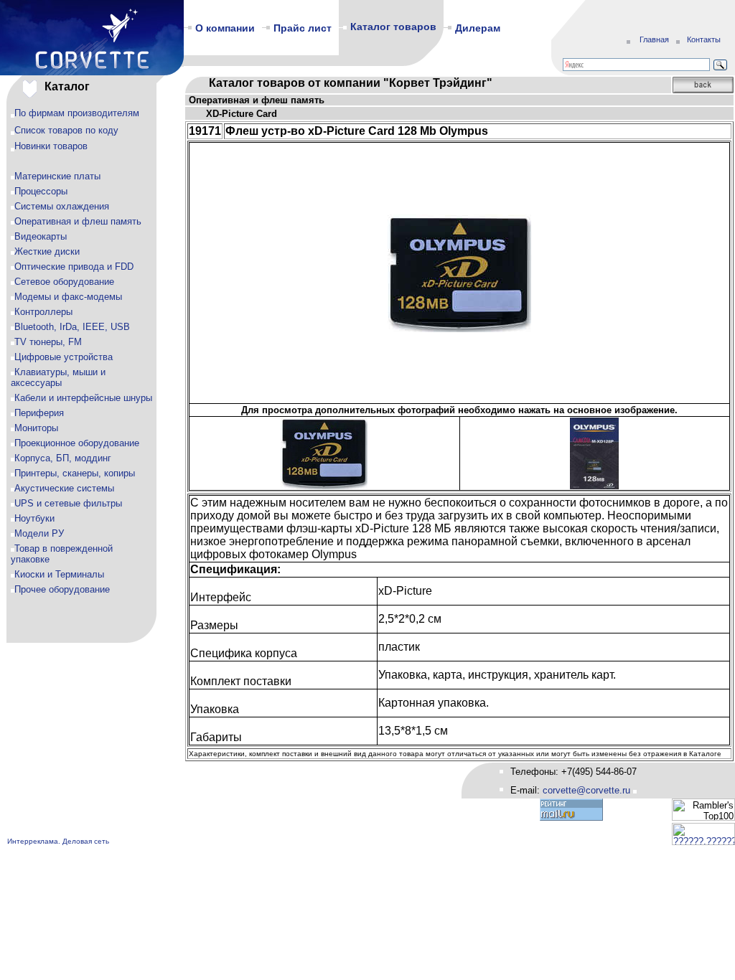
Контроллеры (43, 311)
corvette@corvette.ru (586, 790)
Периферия (39, 412)
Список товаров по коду (66, 130)
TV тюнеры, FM (48, 341)
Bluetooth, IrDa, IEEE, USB (72, 326)
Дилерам (477, 28)
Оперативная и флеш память (77, 221)
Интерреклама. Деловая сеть (58, 841)
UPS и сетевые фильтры (68, 503)
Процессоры (40, 191)
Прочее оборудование (62, 589)
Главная (653, 39)
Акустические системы (64, 488)
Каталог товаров (393, 26)
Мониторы (36, 428)
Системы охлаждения (61, 206)
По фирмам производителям (76, 113)
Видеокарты (40, 236)
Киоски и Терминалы (59, 574)
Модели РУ (39, 533)
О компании (225, 28)
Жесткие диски (47, 251)
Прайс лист (302, 28)
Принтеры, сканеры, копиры (74, 473)
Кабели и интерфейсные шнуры (83, 397)
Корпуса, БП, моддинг (62, 458)
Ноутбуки (34, 518)
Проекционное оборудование (76, 443)
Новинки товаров (51, 146)
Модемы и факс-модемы (68, 296)
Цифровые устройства (63, 357)
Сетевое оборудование (64, 281)
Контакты (704, 39)
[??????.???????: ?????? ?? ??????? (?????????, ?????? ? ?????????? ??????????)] (703, 834)
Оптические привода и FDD (74, 266)
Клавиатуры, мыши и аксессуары (58, 377)
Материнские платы (57, 176)
